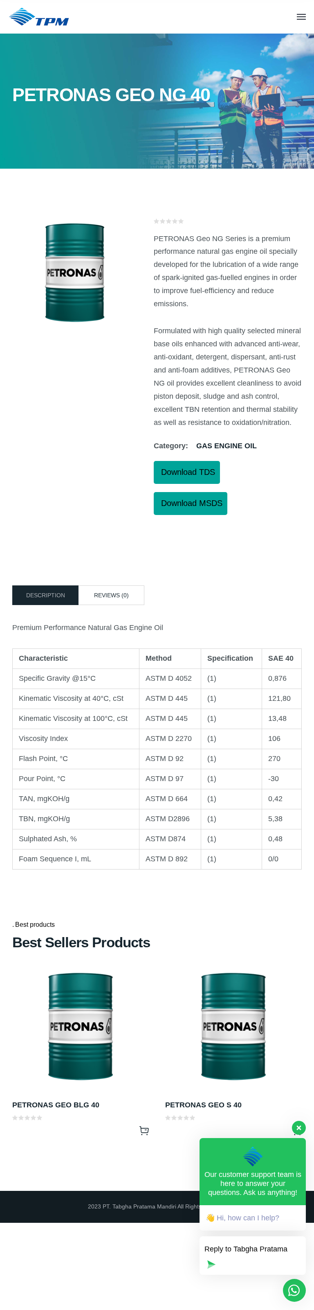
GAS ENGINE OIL (226, 446)
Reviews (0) (111, 595)
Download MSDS (190, 503)
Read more (144, 1130)
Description (45, 595)
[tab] (45, 595)
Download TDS (187, 472)
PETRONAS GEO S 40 (203, 1105)
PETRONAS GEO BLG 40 (55, 1105)
